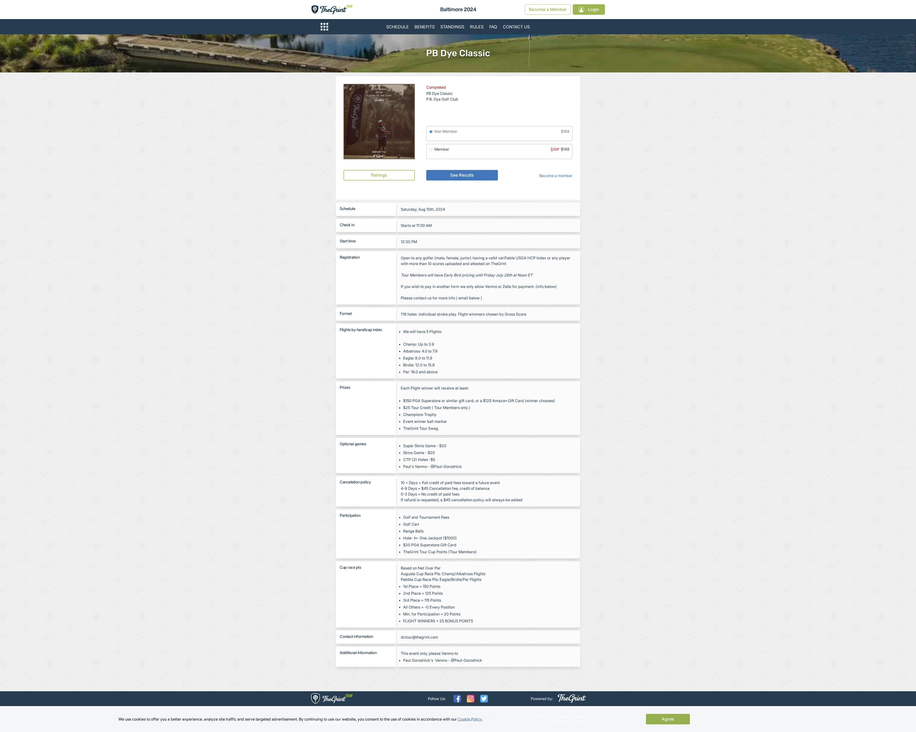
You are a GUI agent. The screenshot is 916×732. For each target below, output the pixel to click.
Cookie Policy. (470, 719)
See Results (462, 175)
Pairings (379, 175)
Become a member (555, 175)
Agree (668, 719)
